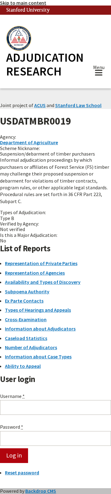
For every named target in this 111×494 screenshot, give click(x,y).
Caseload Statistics (26, 338)
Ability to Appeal (23, 366)
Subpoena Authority (27, 291)
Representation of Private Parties (41, 263)
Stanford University (28, 10)
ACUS (40, 105)
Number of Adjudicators (31, 347)
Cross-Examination (26, 319)
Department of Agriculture (29, 142)
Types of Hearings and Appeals (38, 310)
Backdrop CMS (40, 491)
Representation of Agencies (35, 273)
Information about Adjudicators (40, 329)
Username (12, 396)
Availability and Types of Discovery (42, 282)
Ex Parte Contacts (24, 301)
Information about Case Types (38, 356)
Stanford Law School (78, 105)
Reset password (22, 472)
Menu (99, 68)
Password (11, 427)
